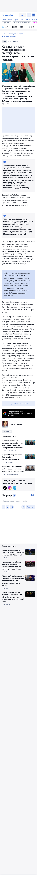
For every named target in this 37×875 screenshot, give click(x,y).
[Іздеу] (29, 15)
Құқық (28, 20)
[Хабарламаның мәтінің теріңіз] (18, 501)
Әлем (10, 20)
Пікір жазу (30, 507)
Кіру (33, 495)
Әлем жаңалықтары (9, 36)
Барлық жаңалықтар (15, 34)
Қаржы (15, 20)
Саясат (4, 20)
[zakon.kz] (7, 15)
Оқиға (22, 20)
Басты (4, 34)
